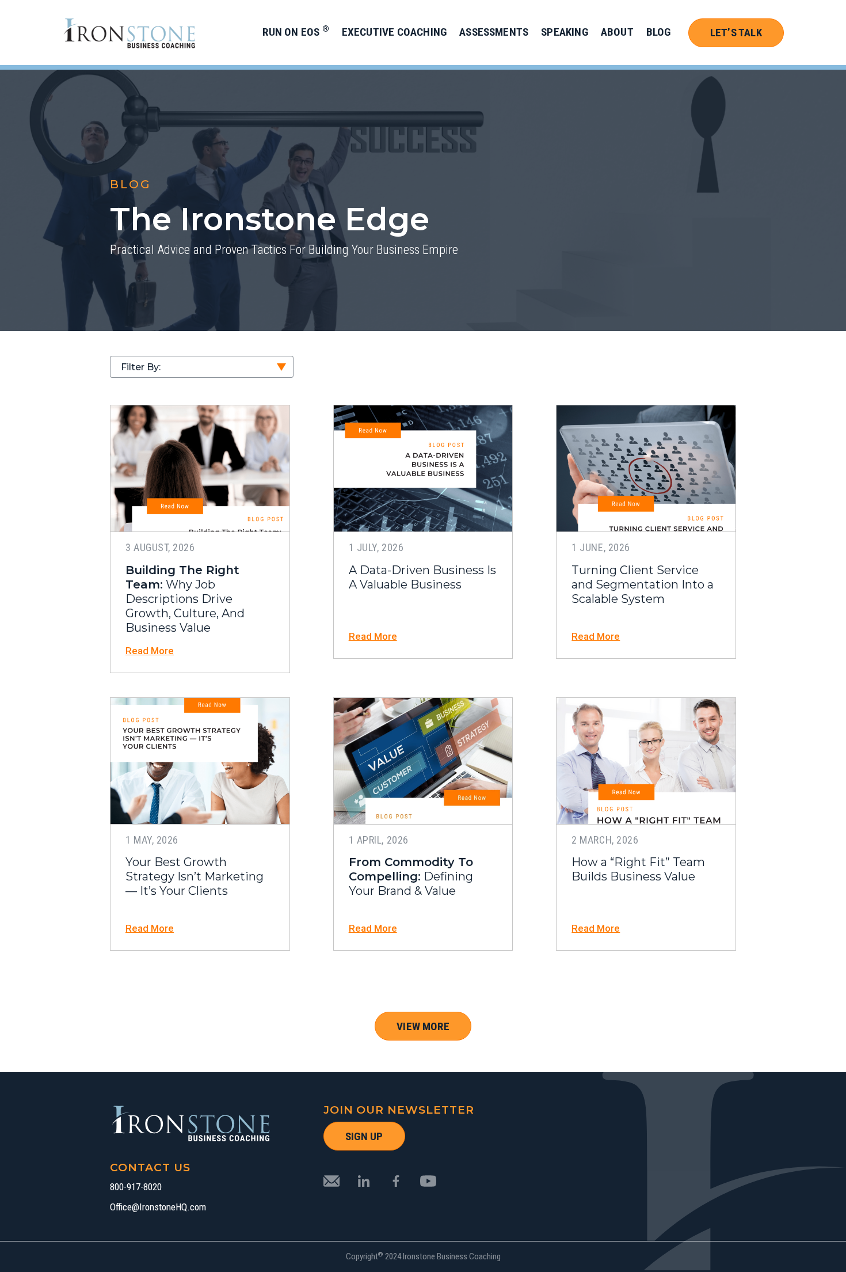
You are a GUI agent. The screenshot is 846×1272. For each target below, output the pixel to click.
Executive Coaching (394, 32)
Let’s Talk (736, 32)
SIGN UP (364, 1136)
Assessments (493, 32)
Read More (149, 651)
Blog (658, 32)
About (617, 32)
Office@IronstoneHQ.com (158, 1207)
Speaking (564, 32)
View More (423, 1026)
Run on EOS (295, 32)
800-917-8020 (136, 1187)
